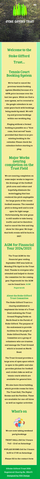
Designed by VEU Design (18, 475)
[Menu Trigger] (35, 5)
